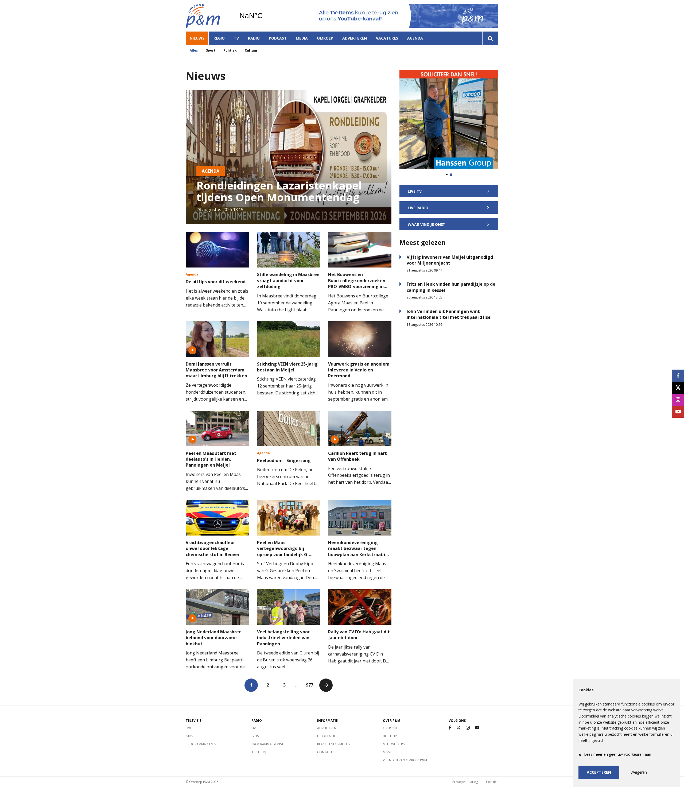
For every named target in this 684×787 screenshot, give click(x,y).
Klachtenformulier (333, 744)
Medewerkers (394, 744)
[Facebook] (450, 728)
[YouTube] (477, 728)
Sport (210, 50)
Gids (189, 736)
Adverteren (354, 38)
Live (189, 728)
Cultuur (251, 50)
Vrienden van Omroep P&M (405, 760)
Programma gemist (202, 744)
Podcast (278, 38)
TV (236, 38)
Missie (387, 752)
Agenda (415, 38)
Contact (324, 752)
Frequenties (327, 736)
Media (302, 38)
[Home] (208, 16)
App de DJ (258, 752)
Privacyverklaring (465, 782)
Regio (219, 38)
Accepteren (599, 772)
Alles (194, 50)
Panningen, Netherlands (264, 16)
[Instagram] (468, 728)
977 (309, 685)
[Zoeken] (490, 38)
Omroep (325, 38)
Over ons (390, 728)
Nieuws (197, 38)
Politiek (230, 50)
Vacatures (387, 38)
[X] (458, 728)
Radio (254, 38)
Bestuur (390, 736)
